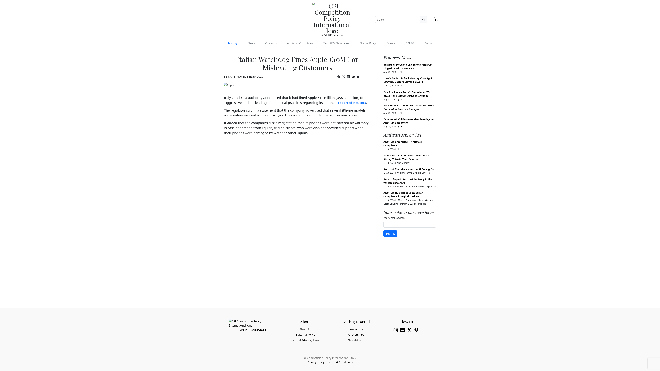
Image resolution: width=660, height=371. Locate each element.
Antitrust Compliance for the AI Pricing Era (408, 169)
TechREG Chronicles (336, 43)
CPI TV (410, 43)
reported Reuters (352, 102)
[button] (436, 19)
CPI (230, 76)
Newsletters (356, 340)
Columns (271, 43)
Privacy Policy (315, 362)
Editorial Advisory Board (305, 340)
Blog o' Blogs (368, 43)
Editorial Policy (305, 334)
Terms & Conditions (340, 362)
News (251, 43)
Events (391, 43)
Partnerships (355, 334)
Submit (390, 233)
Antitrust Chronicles (300, 43)
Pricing (232, 43)
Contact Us (356, 329)
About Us (306, 329)
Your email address (394, 218)
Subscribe (258, 329)
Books (428, 43)
